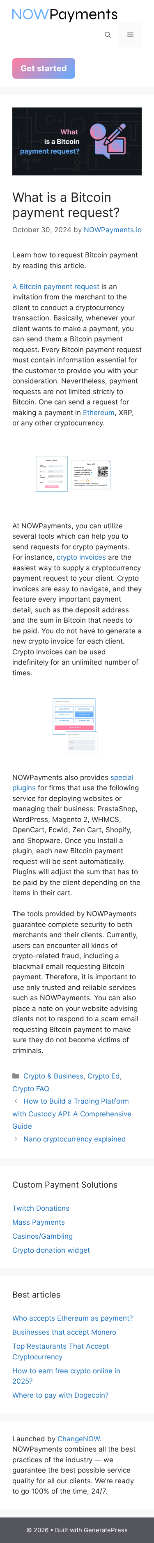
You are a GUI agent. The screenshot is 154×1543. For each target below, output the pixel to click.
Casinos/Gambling (42, 1236)
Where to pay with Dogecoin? (60, 1395)
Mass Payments (38, 1222)
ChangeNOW (78, 1439)
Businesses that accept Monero (64, 1332)
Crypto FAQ (30, 1089)
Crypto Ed (103, 1076)
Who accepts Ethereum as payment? (72, 1318)
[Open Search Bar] (108, 35)
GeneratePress (106, 1530)
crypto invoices (81, 557)
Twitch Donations (40, 1208)
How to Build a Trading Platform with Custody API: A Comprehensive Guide (71, 1113)
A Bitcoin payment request (55, 286)
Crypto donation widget (51, 1250)
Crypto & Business (53, 1076)
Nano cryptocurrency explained (74, 1139)
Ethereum (99, 413)
